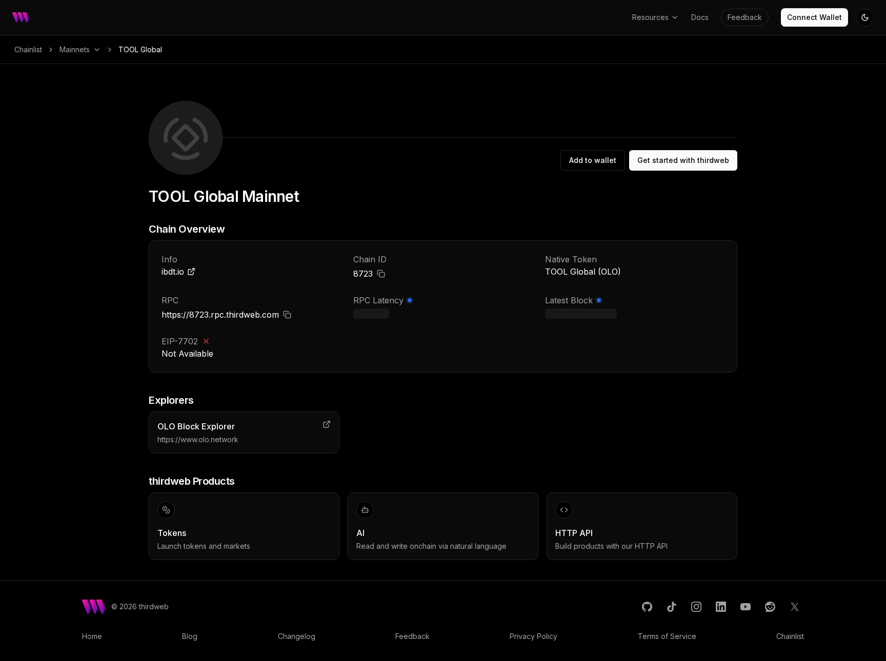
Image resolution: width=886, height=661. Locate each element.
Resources (650, 17)
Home (92, 636)
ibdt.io (173, 271)
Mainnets (74, 49)
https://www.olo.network (197, 439)
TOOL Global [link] (140, 49)
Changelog (296, 636)
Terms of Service (667, 636)
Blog (189, 636)
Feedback (745, 17)
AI (360, 533)
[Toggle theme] (865, 17)
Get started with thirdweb (683, 160)
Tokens (171, 533)
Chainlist (28, 49)
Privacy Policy (533, 636)
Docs (700, 17)
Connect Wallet (814, 17)
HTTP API (574, 533)
